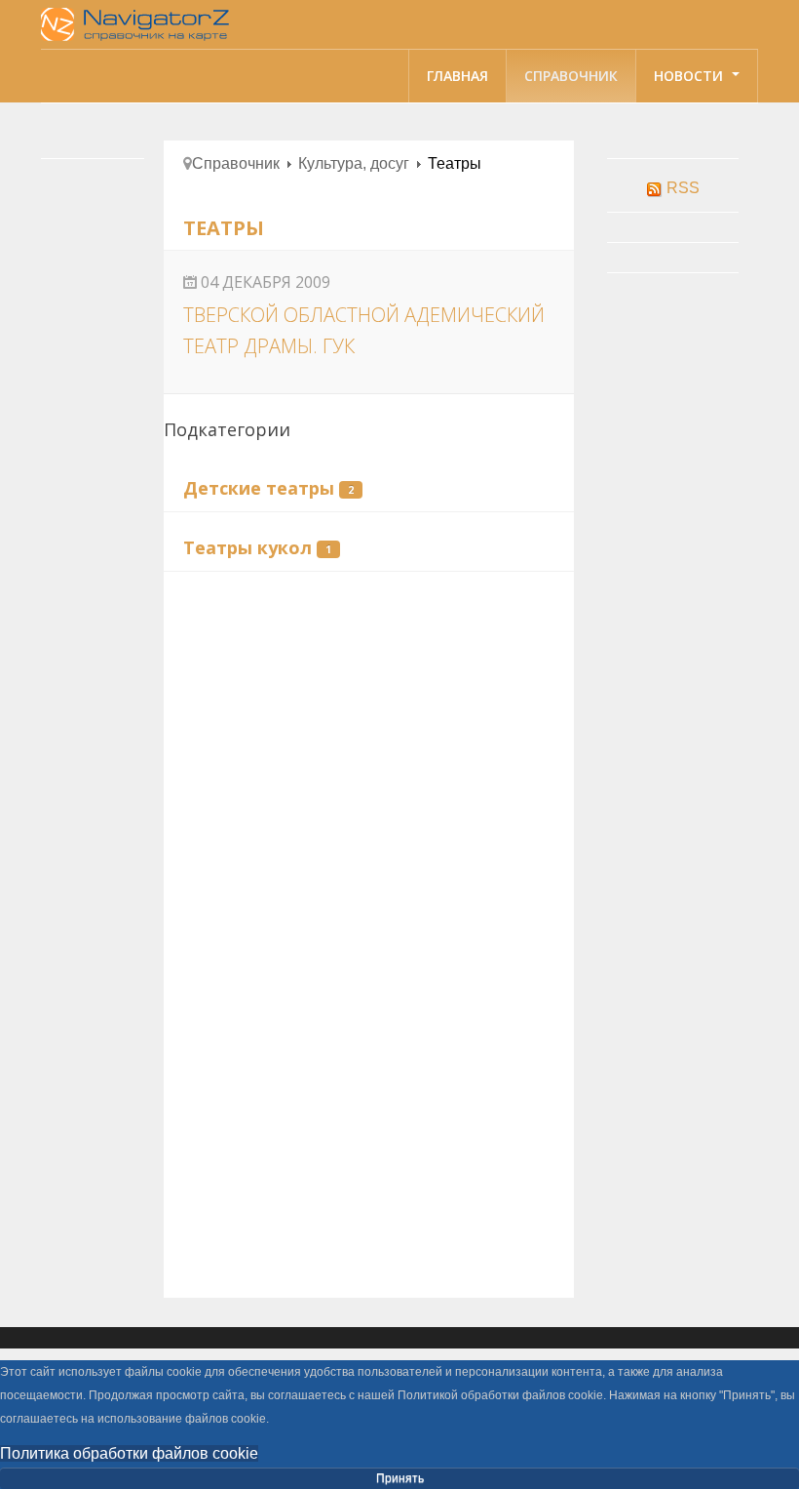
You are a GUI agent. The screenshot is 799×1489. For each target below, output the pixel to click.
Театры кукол (247, 547)
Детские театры (258, 488)
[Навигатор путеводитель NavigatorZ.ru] (138, 24)
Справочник (571, 75)
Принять (400, 1478)
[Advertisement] (369, 738)
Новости (690, 75)
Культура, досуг (353, 163)
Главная (457, 75)
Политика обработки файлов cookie (129, 1453)
